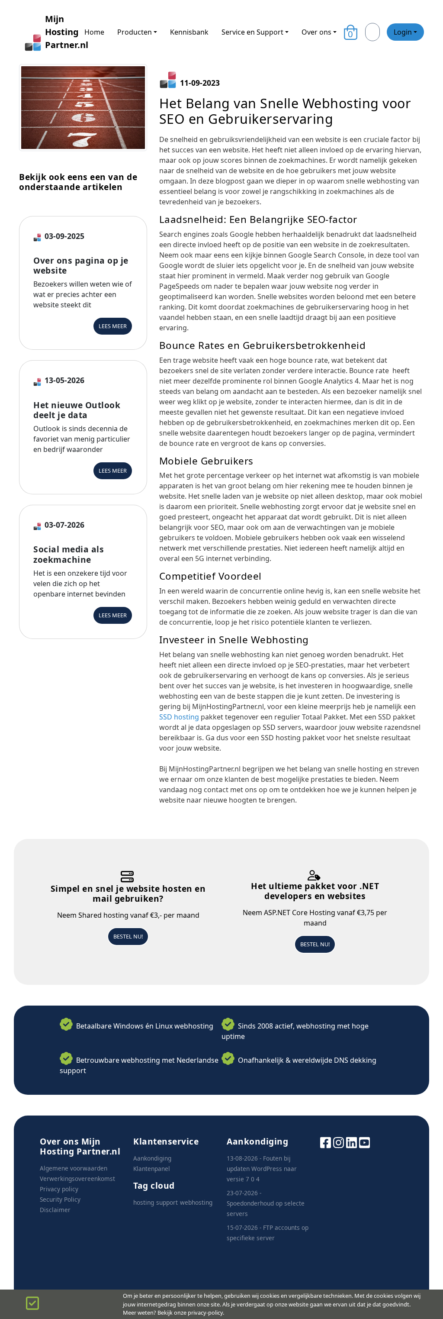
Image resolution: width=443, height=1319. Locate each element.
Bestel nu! (128, 936)
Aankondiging (152, 1158)
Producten (134, 32)
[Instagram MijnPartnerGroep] (338, 1142)
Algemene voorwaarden (73, 1168)
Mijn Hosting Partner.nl (58, 32)
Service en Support (252, 32)
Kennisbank (189, 32)
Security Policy (60, 1199)
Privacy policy (59, 1189)
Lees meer (113, 326)
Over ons (316, 32)
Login (403, 32)
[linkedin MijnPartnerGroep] (351, 1142)
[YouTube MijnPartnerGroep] (364, 1142)
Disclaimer (55, 1210)
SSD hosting (180, 717)
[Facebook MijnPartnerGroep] (325, 1142)
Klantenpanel (151, 1168)
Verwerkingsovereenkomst (77, 1178)
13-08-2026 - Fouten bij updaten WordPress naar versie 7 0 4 (262, 1168)
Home (94, 32)
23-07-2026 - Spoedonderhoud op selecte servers (266, 1203)
